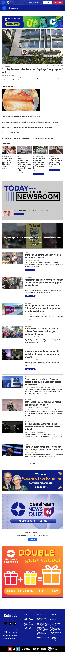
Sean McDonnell (5, 75)
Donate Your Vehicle (42, 622)
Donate (58, 2)
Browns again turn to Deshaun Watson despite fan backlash (43, 256)
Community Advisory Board (29, 622)
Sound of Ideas (32, 235)
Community (27, 444)
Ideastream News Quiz (32, 532)
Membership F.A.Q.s (42, 618)
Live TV (48, 2)
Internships (53, 619)
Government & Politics (6, 66)
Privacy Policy (27, 628)
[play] (4, 8)
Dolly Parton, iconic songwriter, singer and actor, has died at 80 (43, 403)
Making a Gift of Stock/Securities (41, 628)
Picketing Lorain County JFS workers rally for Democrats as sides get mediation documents (42, 331)
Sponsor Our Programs (43, 629)
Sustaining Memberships (40, 620)
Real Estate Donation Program (42, 634)
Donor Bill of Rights (41, 636)
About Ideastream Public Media (28, 617)
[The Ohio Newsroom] (32, 193)
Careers (52, 618)
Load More (32, 464)
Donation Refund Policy (43, 637)
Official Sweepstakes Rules (55, 633)
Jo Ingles (27, 288)
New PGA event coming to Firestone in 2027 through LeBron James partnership (44, 448)
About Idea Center (28, 619)
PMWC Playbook (54, 640)
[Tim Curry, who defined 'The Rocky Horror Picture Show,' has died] (56, 150)
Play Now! (32, 539)
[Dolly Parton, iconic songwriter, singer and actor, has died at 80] (12, 405)
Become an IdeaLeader (43, 624)
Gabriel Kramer (28, 337)
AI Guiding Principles (55, 636)
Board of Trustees (28, 624)
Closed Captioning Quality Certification (55, 629)
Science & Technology (6, 156)
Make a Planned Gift (42, 626)
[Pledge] (32, 22)
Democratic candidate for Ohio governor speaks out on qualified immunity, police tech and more (44, 282)
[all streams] (62, 8)
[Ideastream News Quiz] (32, 511)
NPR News (51, 156)
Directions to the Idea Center (55, 626)
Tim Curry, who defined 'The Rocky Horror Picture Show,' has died (56, 161)
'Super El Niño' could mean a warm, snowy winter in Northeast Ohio (21, 116)
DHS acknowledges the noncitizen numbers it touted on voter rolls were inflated (42, 426)
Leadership (26, 620)
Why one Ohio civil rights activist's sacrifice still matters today (30, 210)
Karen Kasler (27, 359)
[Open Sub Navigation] (40, 2)
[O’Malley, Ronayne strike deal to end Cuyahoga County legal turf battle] (32, 46)
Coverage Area (27, 626)
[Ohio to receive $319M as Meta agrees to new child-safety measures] (9, 150)
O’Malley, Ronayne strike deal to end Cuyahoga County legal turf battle (32, 71)
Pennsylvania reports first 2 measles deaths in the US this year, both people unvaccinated (43, 382)
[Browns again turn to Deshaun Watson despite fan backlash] (12, 258)
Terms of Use (27, 627)
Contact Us (53, 617)
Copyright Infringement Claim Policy (56, 638)
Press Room (53, 631)
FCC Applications (54, 634)
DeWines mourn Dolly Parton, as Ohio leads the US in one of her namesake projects (42, 354)
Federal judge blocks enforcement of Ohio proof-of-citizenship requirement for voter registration (43, 308)
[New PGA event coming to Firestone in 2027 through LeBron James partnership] (12, 450)
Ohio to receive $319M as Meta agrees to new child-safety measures (21, 133)
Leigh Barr (27, 452)
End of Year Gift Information (41, 631)
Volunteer (52, 620)
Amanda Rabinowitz (29, 260)
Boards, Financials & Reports (55, 624)
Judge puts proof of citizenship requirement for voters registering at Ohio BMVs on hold (27, 127)
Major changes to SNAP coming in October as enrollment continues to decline (32, 238)
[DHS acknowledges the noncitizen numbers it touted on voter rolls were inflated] (12, 427)
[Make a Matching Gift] (32, 572)
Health (18, 156)
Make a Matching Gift (42, 623)
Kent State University (12, 637)
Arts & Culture (28, 399)
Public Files (53, 622)
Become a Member (42, 617)
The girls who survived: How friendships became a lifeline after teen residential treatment (28, 138)
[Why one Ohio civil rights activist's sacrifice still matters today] (7, 213)
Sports (26, 252)
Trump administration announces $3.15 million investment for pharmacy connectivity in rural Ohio (30, 122)
